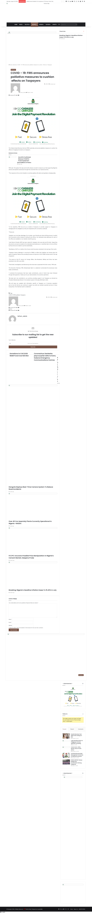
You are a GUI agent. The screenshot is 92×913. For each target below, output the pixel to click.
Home (15, 24)
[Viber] (4, 912)
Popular (64, 729)
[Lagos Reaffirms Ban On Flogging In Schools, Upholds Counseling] (66, 742)
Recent (72, 729)
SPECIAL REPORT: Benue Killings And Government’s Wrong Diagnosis (76, 762)
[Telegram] (3, 912)
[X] (1, 912)
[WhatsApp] (2, 912)
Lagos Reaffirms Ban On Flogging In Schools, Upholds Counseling (77, 742)
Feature (48, 24)
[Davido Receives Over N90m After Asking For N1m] (66, 736)
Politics (27, 24)
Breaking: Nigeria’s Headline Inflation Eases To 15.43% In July (71, 36)
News (20, 24)
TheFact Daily (28, 909)
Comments (80, 729)
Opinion (41, 24)
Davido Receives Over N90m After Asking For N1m (76, 735)
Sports (54, 24)
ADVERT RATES (82, 909)
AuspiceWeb (39, 909)
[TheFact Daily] (46, 11)
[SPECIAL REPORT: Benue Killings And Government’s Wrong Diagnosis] (66, 761)
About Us (76, 909)
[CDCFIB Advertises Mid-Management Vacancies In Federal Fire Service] (66, 755)
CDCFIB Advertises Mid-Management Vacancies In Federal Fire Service (77, 755)
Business (34, 24)
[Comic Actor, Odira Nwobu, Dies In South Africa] (66, 748)
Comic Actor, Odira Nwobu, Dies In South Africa (76, 748)
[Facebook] (0, 912)
